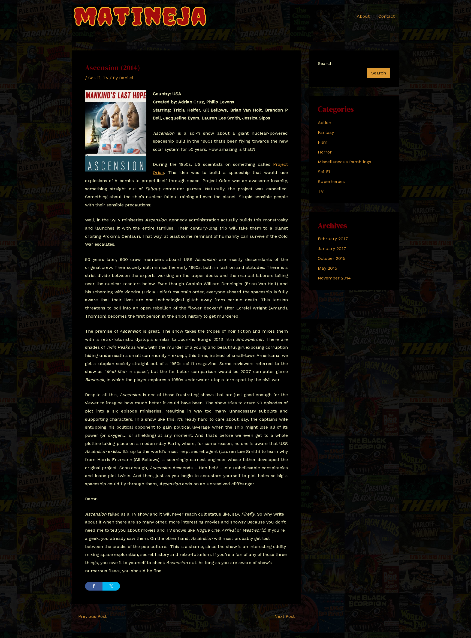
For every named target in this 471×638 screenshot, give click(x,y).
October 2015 (331, 258)
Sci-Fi (94, 77)
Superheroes (331, 181)
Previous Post (90, 616)
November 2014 (334, 278)
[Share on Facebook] (93, 586)
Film (322, 142)
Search (325, 63)
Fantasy (326, 132)
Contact (386, 16)
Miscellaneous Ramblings (344, 161)
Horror (325, 152)
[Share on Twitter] (111, 586)
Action (324, 122)
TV (105, 77)
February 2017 (333, 238)
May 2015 (327, 268)
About (363, 16)
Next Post (287, 616)
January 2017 (332, 248)
